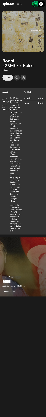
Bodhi (8, 60)
